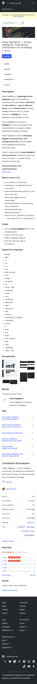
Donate (23, 627)
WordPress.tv (8, 630)
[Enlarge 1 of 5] (15, 362)
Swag (23, 630)
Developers (6, 627)
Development (9, 79)
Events (22, 623)
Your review (6, 575)
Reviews (7, 69)
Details (6, 64)
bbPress (6, 644)
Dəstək (6, 85)
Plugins (22, 610)
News (4, 606)
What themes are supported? (12, 433)
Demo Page (6, 172)
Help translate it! (18, 16)
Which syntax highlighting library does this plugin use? (12, 426)
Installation (8, 74)
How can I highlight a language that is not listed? (12, 440)
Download (6, 56)
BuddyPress (7, 648)
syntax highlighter (29, 535)
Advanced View (7, 541)
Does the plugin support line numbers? (10, 447)
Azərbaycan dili (12, 657)
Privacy (4, 613)
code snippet (30, 527)
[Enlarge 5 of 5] (32, 374)
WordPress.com (8, 637)
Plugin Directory (7, 9)
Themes (22, 606)
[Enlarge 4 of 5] (32, 362)
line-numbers (25, 531)
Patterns (23, 613)
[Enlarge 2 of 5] (15, 372)
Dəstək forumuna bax (10, 590)
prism (32, 531)
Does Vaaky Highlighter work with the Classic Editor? (12, 455)
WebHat (7, 51)
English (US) (31, 522)
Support (5, 623)
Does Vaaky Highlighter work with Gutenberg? (10, 418)
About (4, 603)
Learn (4, 620)
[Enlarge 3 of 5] (15, 381)
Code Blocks (21, 527)
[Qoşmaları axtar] (23, 23)
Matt (4, 640)
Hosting (5, 610)
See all (32, 575)
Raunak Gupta (11, 489)
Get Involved (24, 620)
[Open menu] (34, 3)
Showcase (23, 603)
